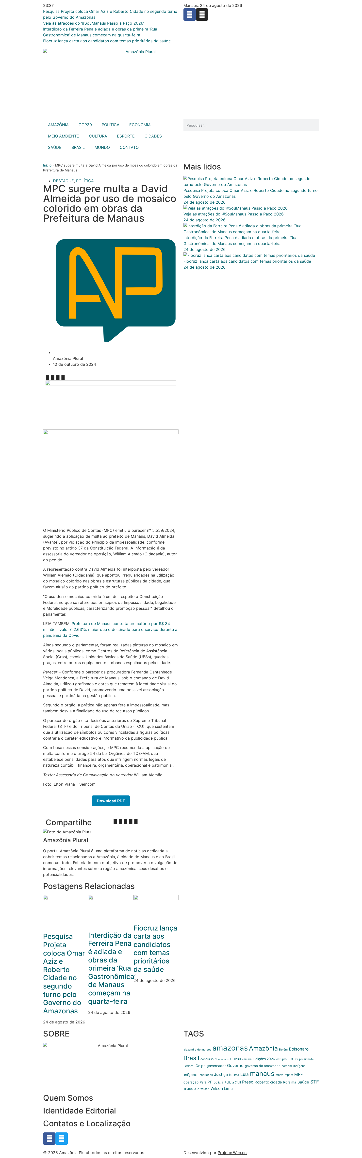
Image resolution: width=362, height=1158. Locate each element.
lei (230, 1075)
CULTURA (98, 136)
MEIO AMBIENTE (63, 136)
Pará (203, 1082)
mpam (289, 1075)
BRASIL (78, 147)
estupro (281, 1059)
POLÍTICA (110, 124)
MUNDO (102, 147)
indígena (299, 1066)
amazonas (230, 1048)
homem (286, 1066)
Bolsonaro (299, 1049)
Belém (283, 1049)
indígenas (190, 1075)
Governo (235, 1065)
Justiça (221, 1074)
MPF (298, 1074)
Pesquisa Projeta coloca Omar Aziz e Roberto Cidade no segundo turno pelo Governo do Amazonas (64, 973)
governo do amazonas (262, 1066)
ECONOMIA (140, 124)
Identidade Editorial (79, 1110)
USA (196, 1089)
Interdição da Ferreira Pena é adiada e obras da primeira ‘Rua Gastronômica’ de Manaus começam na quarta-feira (112, 968)
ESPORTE (126, 136)
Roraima (289, 1082)
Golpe (200, 1066)
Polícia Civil (233, 1082)
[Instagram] (202, 14)
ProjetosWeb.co (232, 1152)
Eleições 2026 (264, 1059)
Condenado (222, 1059)
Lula (244, 1074)
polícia (218, 1082)
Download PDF (111, 800)
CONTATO (129, 147)
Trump (188, 1089)
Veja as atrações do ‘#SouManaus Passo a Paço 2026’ (233, 214)
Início (47, 165)
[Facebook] (189, 14)
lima (236, 1075)
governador (216, 1066)
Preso (247, 1082)
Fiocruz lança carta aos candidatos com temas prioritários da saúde (155, 949)
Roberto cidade (268, 1082)
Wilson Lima (222, 1088)
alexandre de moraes (197, 1049)
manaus (262, 1073)
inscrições (206, 1075)
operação (190, 1082)
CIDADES (153, 136)
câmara (246, 1059)
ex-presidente (304, 1059)
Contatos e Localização (87, 1123)
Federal (188, 1066)
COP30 (85, 124)
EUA (291, 1059)
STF (314, 1082)
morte (279, 1075)
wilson (204, 1089)
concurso (207, 1059)
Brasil (191, 1058)
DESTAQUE (63, 180)
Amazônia (263, 1048)
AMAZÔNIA (58, 124)
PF (210, 1082)
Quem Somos (68, 1098)
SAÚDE (55, 147)
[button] (47, 378)
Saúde (303, 1082)
